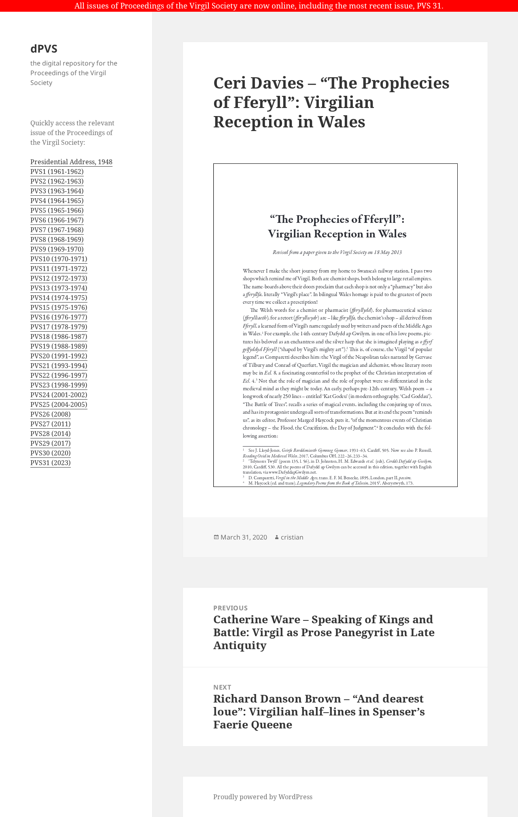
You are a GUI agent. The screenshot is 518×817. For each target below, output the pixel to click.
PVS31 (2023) (50, 462)
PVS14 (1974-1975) (58, 297)
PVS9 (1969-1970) (57, 249)
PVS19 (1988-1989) (58, 346)
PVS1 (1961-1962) (57, 171)
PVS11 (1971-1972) (58, 268)
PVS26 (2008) (50, 414)
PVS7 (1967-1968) (57, 229)
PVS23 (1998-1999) (58, 385)
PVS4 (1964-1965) (57, 200)
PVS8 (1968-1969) (57, 239)
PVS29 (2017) (50, 443)
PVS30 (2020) (50, 453)
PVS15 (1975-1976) (58, 307)
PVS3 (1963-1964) (57, 190)
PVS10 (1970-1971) (58, 258)
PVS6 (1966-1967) (57, 220)
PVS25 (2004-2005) (58, 404)
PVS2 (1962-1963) (57, 181)
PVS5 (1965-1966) (57, 210)
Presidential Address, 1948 (71, 161)
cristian (292, 537)
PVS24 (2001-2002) (58, 394)
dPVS (43, 48)
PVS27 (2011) (50, 423)
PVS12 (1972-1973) (58, 278)
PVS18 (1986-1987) (58, 336)
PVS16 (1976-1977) (58, 317)
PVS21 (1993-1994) (58, 365)
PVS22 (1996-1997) (58, 375)
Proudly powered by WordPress (262, 796)
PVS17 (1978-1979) (58, 326)
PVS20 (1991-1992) (58, 355)
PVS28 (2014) (50, 433)
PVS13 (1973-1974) (58, 288)
